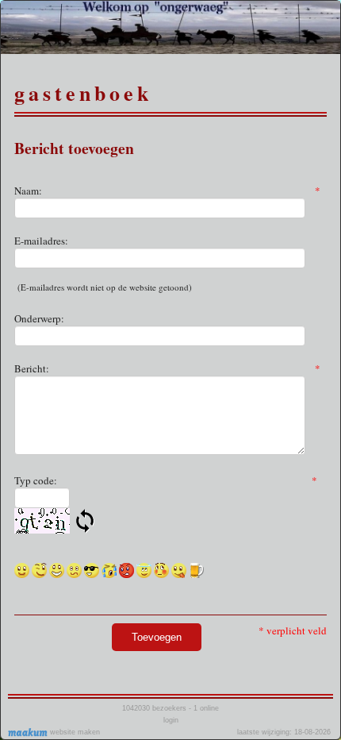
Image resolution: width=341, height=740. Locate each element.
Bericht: (167, 368)
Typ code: (165, 480)
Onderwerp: (39, 318)
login (170, 720)
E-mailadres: (41, 240)
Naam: (167, 190)
